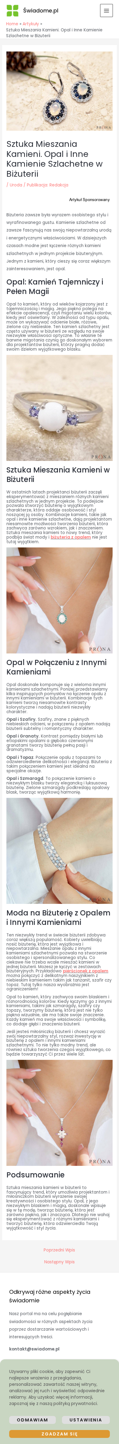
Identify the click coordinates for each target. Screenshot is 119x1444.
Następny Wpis (59, 1262)
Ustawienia (86, 1420)
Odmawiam (32, 1420)
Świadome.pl (40, 10)
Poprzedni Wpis (59, 1250)
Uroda (16, 185)
